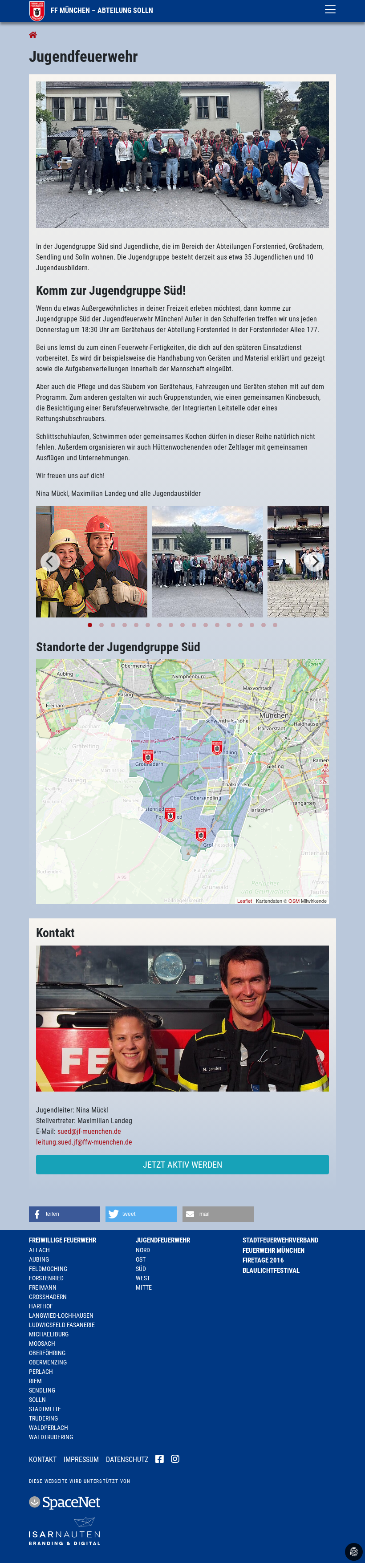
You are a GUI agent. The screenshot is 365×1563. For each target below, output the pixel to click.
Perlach (41, 1371)
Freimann (43, 1287)
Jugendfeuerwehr (163, 1240)
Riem (35, 1380)
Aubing (39, 1259)
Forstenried (46, 1278)
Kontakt (43, 1459)
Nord (143, 1250)
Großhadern (48, 1296)
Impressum (81, 1459)
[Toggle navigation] (330, 9)
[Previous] (50, 562)
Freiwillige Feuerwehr (62, 1240)
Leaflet (244, 900)
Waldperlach (48, 1427)
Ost (141, 1259)
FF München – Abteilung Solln (101, 10)
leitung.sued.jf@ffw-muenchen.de (84, 1142)
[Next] (314, 562)
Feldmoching (48, 1268)
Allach (39, 1250)
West (143, 1278)
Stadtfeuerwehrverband (280, 1240)
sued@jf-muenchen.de (89, 1131)
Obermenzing (48, 1362)
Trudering (43, 1418)
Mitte (144, 1287)
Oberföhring (47, 1352)
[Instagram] (175, 1460)
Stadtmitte (45, 1409)
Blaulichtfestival (271, 1271)
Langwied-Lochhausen (61, 1315)
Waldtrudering (51, 1437)
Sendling (42, 1390)
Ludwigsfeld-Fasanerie (62, 1324)
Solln (37, 1399)
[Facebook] (159, 1460)
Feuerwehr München (273, 1250)
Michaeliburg (49, 1334)
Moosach (42, 1343)
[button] (64, 1214)
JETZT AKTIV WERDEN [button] (182, 1164)
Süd (141, 1268)
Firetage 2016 (263, 1260)
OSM (294, 900)
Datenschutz (127, 1459)
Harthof (41, 1306)
